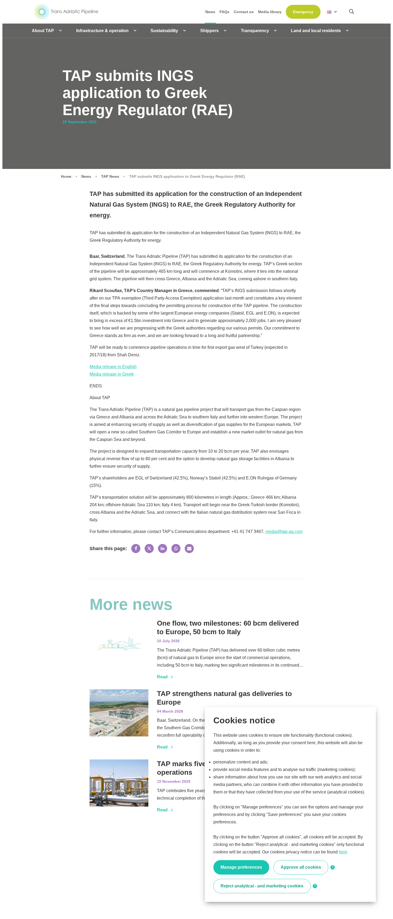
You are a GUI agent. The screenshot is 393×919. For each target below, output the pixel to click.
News (86, 176)
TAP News (110, 176)
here (343, 852)
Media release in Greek (112, 374)
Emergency (303, 12)
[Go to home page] (66, 11)
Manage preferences (241, 867)
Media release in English (113, 366)
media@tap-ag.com (284, 531)
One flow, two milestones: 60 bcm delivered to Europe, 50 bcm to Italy (228, 627)
